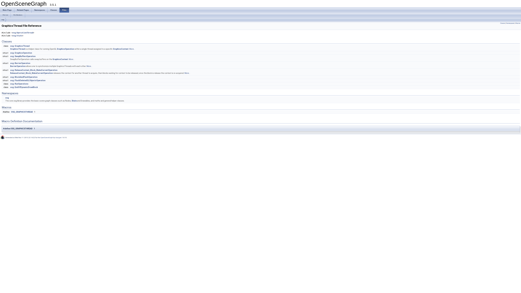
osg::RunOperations (19, 84)
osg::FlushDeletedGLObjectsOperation (27, 80)
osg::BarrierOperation (20, 63)
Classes (502, 23)
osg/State (17, 36)
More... (132, 49)
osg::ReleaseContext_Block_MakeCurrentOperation (33, 70)
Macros (518, 23)
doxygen (58, 137)
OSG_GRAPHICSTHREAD (22, 112)
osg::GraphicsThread (20, 46)
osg (2, 19)
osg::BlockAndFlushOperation (23, 77)
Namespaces (510, 23)
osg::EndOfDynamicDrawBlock (24, 87)
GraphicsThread (17, 49)
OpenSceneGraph (46, 137)
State (74, 101)
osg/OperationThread (22, 33)
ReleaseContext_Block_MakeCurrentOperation (31, 73)
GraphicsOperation (65, 49)
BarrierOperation (18, 66)
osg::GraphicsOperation (21, 53)
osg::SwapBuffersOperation (23, 56)
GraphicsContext (120, 49)
